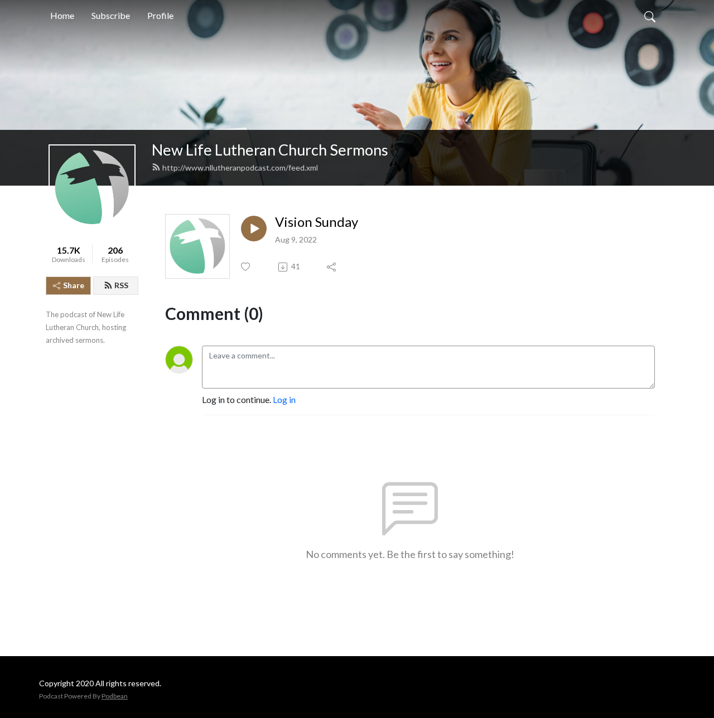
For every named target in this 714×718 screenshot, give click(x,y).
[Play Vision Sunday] (254, 228)
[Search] (650, 15)
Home (62, 15)
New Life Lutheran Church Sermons (270, 149)
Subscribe (110, 15)
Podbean (115, 696)
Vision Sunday (316, 222)
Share (73, 285)
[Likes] (246, 267)
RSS (121, 285)
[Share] (332, 267)
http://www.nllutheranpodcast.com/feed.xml (240, 167)
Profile (160, 15)
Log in (284, 399)
